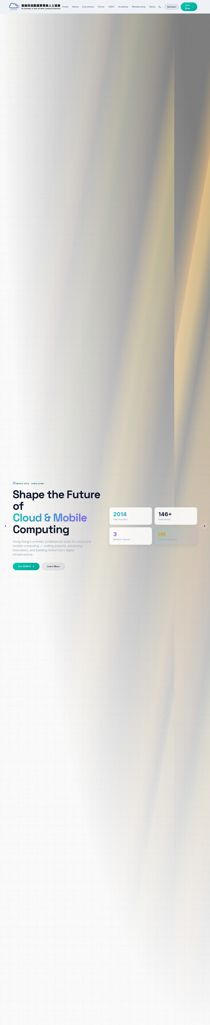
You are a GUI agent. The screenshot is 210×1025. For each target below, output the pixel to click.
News (152, 6)
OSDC (111, 6)
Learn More (53, 566)
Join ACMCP (24, 566)
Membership (139, 6)
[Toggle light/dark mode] (160, 7)
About (75, 6)
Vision (101, 6)
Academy (123, 6)
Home (65, 6)
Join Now (187, 7)
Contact (171, 6)
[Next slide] (204, 526)
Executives (88, 6)
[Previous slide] (5, 526)
